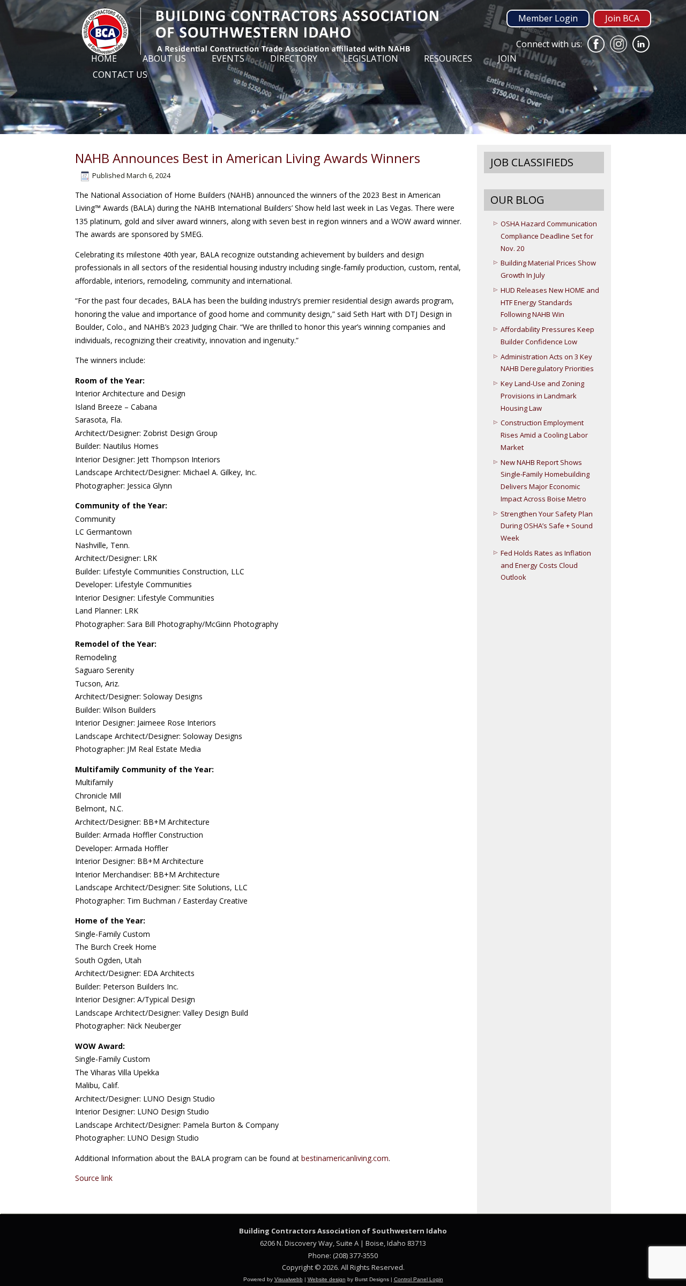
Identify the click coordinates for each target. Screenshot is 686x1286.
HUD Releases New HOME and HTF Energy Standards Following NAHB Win (550, 302)
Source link (94, 1178)
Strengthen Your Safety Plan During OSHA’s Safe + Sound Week (547, 526)
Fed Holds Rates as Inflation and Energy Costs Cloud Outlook (546, 565)
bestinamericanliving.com (345, 1158)
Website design (327, 1279)
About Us (164, 58)
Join (507, 58)
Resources (448, 58)
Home (104, 58)
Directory (293, 58)
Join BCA (622, 18)
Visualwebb (288, 1279)
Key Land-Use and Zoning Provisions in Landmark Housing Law (542, 396)
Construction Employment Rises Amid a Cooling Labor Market (544, 435)
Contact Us (120, 74)
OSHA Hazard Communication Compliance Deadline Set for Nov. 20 (549, 236)
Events (228, 58)
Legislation (370, 58)
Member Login (548, 18)
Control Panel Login (418, 1279)
